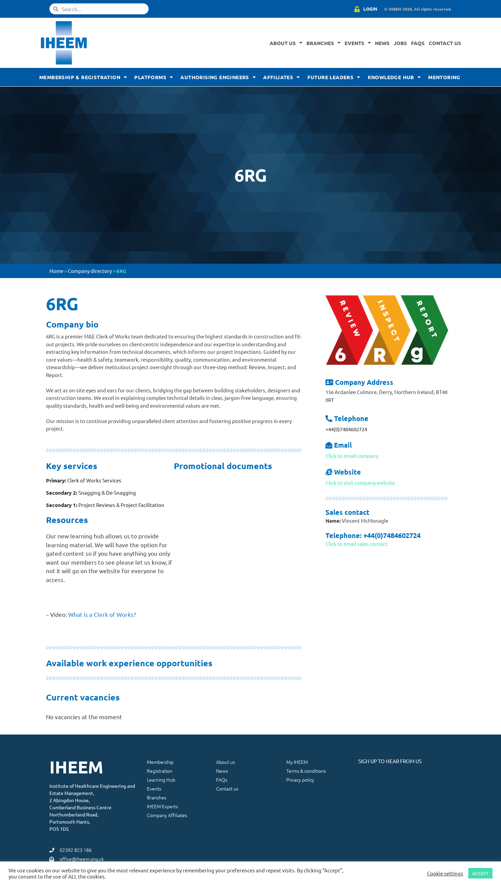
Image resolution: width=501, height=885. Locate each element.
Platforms (150, 77)
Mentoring (444, 77)
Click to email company (351, 455)
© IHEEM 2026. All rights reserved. (418, 9)
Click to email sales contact (356, 543)
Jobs (400, 43)
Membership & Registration (79, 77)
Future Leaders (330, 77)
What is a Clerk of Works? (102, 614)
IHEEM (76, 767)
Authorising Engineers (214, 77)
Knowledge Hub (391, 77)
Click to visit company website (360, 482)
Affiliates (278, 77)
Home (56, 270)
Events (354, 43)
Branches (320, 43)
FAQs (418, 43)
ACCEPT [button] (480, 873)
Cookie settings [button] (445, 873)
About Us (283, 43)
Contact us (445, 43)
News (382, 43)
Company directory (90, 270)
